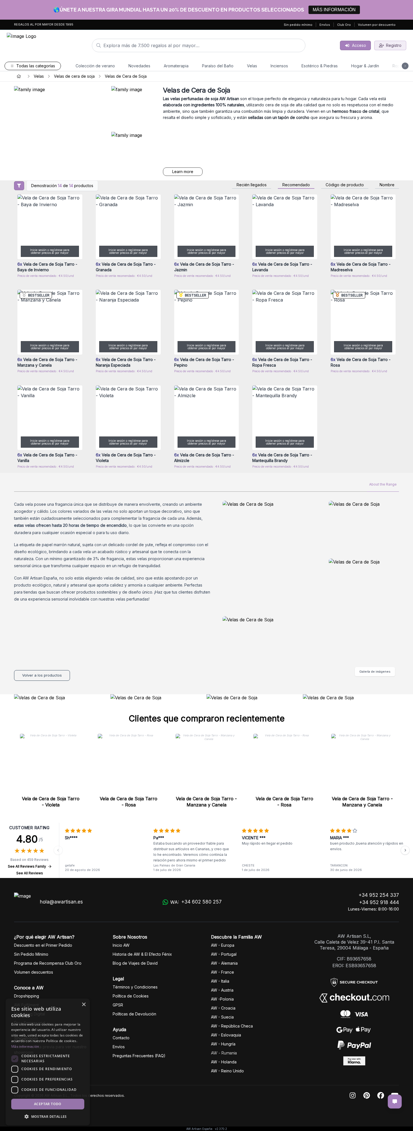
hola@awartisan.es (61, 902)
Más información (25, 1046)
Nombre (387, 185)
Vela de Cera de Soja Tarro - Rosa (128, 802)
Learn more (182, 171)
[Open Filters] (19, 185)
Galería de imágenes (375, 671)
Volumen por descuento (377, 25)
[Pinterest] (366, 1096)
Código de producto (345, 185)
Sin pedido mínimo (298, 25)
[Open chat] (395, 1102)
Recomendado (296, 185)
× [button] (83, 1005)
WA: (196, 902)
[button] (47, 1116)
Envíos (324, 25)
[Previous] (58, 850)
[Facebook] (380, 1096)
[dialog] (48, 1062)
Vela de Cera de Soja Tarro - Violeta (51, 802)
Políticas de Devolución (134, 1014)
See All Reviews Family (27, 866)
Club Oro (344, 25)
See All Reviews (29, 873)
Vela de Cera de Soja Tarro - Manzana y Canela (206, 802)
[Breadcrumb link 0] (18, 76)
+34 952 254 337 (378, 895)
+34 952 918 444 (379, 902)
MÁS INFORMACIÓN (334, 9)
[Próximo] (405, 850)
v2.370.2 (221, 1128)
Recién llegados (252, 185)
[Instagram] (352, 1096)
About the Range (383, 484)
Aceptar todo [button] (48, 1104)
